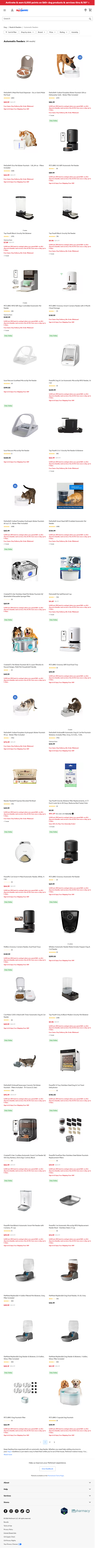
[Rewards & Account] (12, 10)
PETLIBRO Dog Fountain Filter (14, 1417)
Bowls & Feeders (15, 27)
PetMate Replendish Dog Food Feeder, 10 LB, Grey (67, 1296)
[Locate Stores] (85, 10)
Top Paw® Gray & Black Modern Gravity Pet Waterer (68, 1015)
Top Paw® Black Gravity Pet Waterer (17, 233)
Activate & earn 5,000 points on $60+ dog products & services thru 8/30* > (47, 2)
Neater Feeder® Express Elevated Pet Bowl (20, 801)
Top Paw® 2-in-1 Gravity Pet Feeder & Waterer (66, 450)
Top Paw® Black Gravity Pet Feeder (62, 233)
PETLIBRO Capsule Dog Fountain (61, 1417)
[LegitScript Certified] (62, 1494)
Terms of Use (8, 1508)
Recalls (6, 1505)
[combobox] (47, 19)
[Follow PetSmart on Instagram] (11, 1494)
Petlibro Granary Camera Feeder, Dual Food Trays (22, 947)
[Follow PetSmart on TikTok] (22, 1494)
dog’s (9, 1451)
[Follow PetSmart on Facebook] (5, 1494)
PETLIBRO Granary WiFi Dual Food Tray (63, 665)
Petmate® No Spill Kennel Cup (60, 594)
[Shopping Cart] (90, 10)
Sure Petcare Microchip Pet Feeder (16, 450)
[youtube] (28, 1494)
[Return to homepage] (22, 10)
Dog (5, 27)
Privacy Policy (8, 1512)
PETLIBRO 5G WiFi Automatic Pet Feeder (64, 165)
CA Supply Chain (9, 1519)
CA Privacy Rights (10, 1523)
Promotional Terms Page (56, 1475)
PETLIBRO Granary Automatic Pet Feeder (64, 877)
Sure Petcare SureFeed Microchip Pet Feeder (20, 380)
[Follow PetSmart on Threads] (17, 1494)
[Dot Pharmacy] (79, 1494)
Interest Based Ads (10, 1516)
